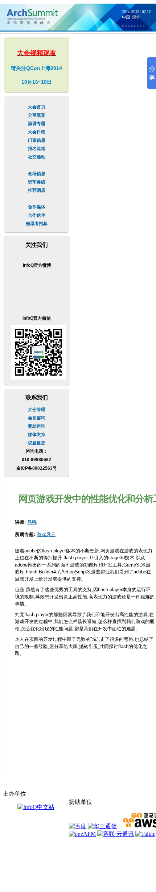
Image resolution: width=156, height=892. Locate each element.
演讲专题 (36, 123)
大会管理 (36, 409)
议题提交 (36, 442)
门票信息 (36, 140)
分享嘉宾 (36, 115)
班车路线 (36, 181)
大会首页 (36, 106)
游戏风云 (46, 534)
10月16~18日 (36, 82)
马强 (32, 522)
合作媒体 (36, 206)
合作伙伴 (36, 215)
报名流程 (36, 148)
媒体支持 (36, 434)
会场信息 (36, 173)
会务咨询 (36, 417)
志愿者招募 (37, 223)
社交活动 (36, 156)
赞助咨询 (36, 426)
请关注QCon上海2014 (36, 68)
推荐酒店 (36, 190)
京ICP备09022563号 (36, 468)
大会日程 (36, 131)
